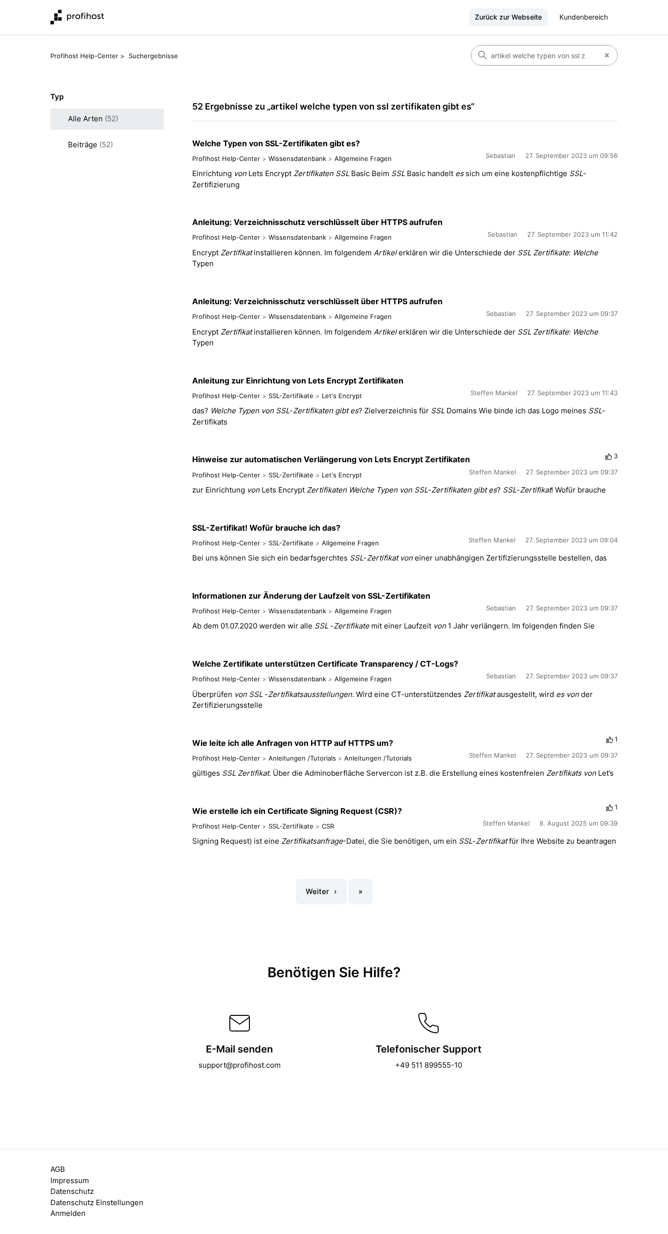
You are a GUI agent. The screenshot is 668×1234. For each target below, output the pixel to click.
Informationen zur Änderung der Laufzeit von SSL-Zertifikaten (311, 596)
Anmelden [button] (68, 1213)
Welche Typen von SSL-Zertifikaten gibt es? (276, 143)
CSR (328, 826)
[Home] (77, 17)
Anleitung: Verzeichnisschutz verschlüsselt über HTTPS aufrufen (317, 222)
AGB (57, 1169)
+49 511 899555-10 (428, 1065)
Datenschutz (72, 1191)
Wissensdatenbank (297, 158)
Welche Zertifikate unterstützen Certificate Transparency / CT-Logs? (325, 664)
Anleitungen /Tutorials (302, 758)
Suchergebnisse (153, 56)
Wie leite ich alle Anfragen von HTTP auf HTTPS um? (292, 743)
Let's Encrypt (342, 396)
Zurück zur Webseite (508, 17)
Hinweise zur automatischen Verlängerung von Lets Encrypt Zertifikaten (331, 459)
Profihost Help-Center (84, 56)
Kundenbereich (583, 17)
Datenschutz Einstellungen (96, 1202)
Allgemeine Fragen (363, 158)
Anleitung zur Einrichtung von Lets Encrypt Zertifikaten (297, 380)
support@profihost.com (240, 1065)
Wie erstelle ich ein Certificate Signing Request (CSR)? (297, 811)
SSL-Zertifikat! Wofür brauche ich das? (266, 528)
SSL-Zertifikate (290, 396)
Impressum (69, 1180)
